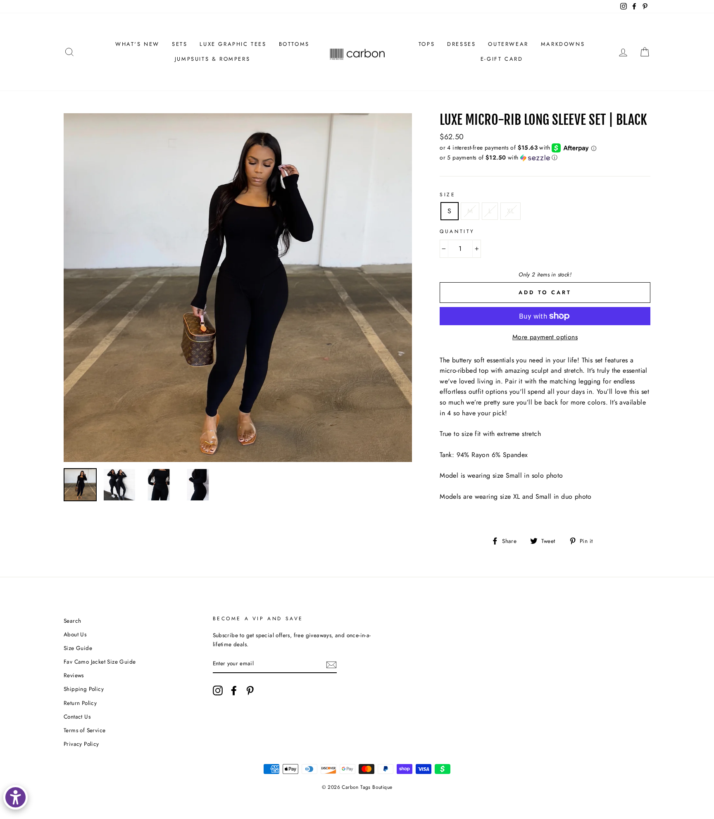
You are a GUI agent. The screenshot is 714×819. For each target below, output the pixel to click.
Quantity (457, 231)
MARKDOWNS (563, 44)
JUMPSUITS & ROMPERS (212, 59)
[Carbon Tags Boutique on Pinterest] (250, 690)
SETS (179, 44)
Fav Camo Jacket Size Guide (100, 661)
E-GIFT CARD (502, 59)
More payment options (545, 337)
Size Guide (78, 648)
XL (510, 211)
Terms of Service (84, 730)
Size (447, 194)
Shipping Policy (84, 689)
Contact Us (77, 716)
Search (72, 621)
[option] (238, 287)
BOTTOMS (294, 44)
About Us (75, 634)
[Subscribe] (331, 664)
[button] (545, 157)
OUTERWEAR (508, 44)
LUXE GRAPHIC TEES (233, 44)
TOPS (427, 44)
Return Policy (80, 703)
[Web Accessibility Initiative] (15, 797)
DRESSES (461, 44)
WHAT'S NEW (137, 44)
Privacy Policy (81, 744)
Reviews (74, 675)
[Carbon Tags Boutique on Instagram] (218, 690)
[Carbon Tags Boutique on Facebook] (234, 690)
